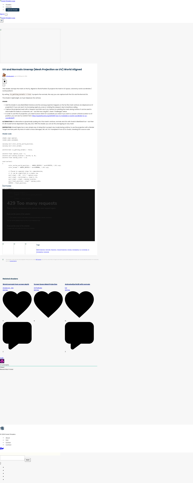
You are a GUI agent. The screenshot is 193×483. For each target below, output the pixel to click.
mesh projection (40, 250)
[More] (3, 85)
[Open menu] (1, 20)
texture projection (62, 250)
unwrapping (75, 250)
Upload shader (12, 10)
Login (1, 358)
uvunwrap (46, 252)
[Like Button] (3, 79)
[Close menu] (0, 463)
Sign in (2, 14)
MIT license (38, 259)
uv (80, 250)
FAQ (7, 440)
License (8, 442)
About (8, 438)
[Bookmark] (4, 82)
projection (53, 250)
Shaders (8, 5)
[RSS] (1, 449)
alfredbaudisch (10, 76)
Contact (8, 445)
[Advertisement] (33, 270)
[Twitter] (3, 449)
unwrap (69, 250)
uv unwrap (84, 250)
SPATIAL (5, 290)
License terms (13, 261)
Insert (27, 460)
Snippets (9, 7)
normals (48, 250)
